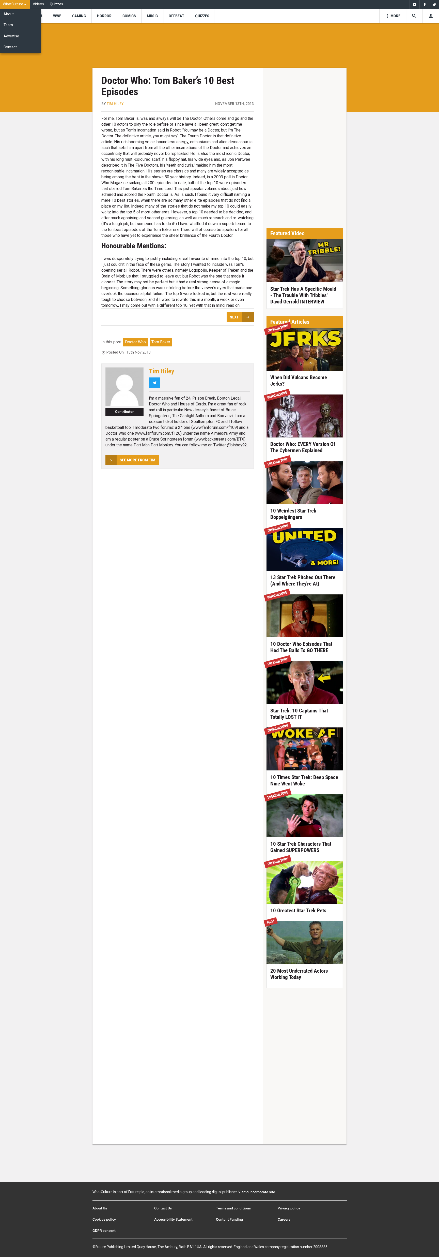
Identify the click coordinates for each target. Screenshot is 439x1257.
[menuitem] (15, 4)
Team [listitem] (8, 25)
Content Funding (229, 1219)
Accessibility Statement (173, 1219)
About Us (99, 1208)
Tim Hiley (115, 103)
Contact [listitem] (10, 47)
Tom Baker (160, 342)
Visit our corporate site (256, 1192)
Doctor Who (135, 342)
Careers (284, 1219)
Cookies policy (104, 1219)
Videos (38, 4)
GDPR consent (104, 1231)
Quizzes (56, 4)
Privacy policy (289, 1208)
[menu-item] (57, 16)
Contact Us (163, 1208)
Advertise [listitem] (11, 36)
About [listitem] (9, 14)
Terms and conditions (233, 1208)
